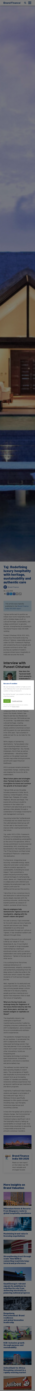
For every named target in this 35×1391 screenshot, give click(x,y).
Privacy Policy (15, 706)
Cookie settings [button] (17, 701)
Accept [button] (7, 701)
